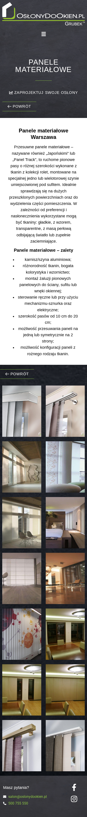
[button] (43, 34)
